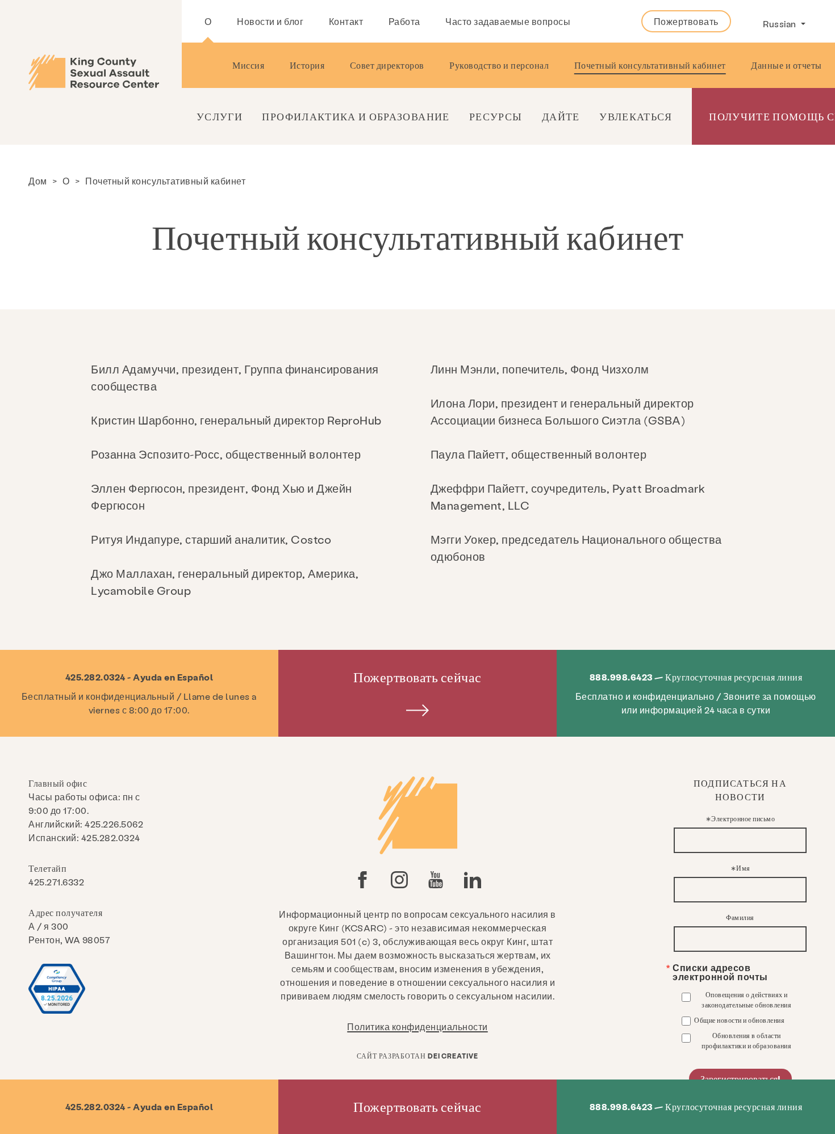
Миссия (248, 65)
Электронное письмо (743, 818)
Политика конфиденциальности (417, 1026)
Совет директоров (387, 65)
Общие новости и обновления (739, 1020)
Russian (780, 23)
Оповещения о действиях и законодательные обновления (746, 999)
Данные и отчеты (786, 65)
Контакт (346, 21)
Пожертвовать (686, 21)
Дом (37, 180)
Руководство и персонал (499, 65)
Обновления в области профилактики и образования (746, 1040)
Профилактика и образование (355, 116)
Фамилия (740, 917)
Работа (404, 21)
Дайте (561, 116)
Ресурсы (495, 116)
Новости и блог (270, 21)
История (307, 65)
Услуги (220, 116)
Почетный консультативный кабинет (650, 65)
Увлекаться (636, 116)
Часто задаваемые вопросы (507, 21)
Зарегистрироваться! (740, 1078)
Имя (743, 867)
